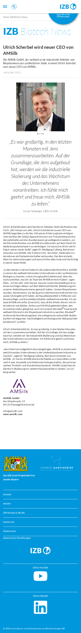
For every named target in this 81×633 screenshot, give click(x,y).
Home (6, 17)
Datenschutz (9, 531)
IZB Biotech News (19, 17)
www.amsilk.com (12, 414)
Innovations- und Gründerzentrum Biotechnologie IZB (38, 628)
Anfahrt (7, 503)
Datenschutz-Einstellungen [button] (17, 538)
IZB (37, 31)
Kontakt (7, 494)
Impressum (8, 522)
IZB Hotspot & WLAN (14, 513)
